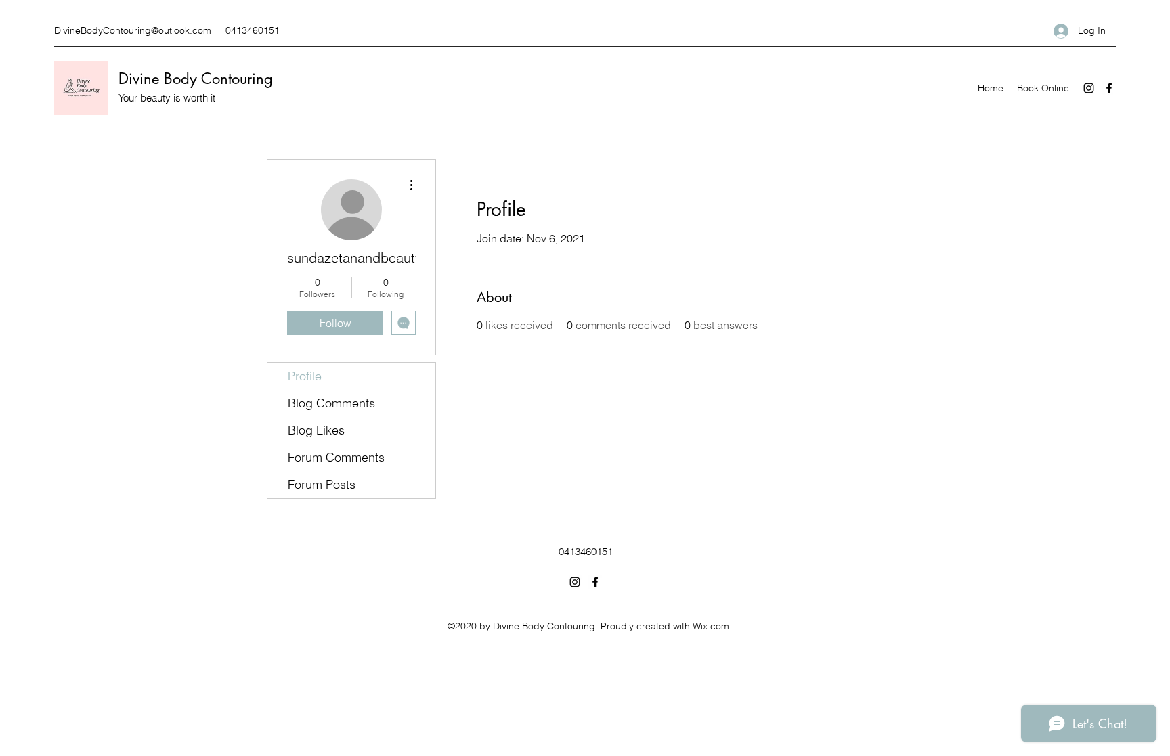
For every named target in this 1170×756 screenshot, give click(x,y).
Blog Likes (316, 430)
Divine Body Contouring (195, 78)
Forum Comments (336, 457)
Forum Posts (321, 484)
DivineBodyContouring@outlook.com (132, 30)
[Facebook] (1109, 88)
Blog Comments (331, 403)
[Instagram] (1089, 88)
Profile (305, 376)
